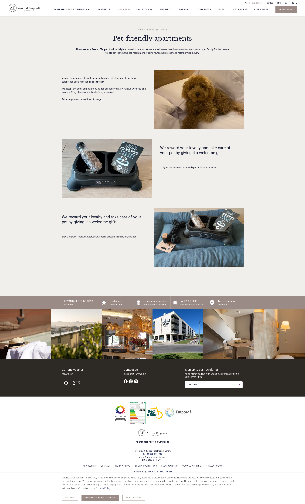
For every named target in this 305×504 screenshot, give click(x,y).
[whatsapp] (136, 381)
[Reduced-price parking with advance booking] (138, 304)
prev (5, 334)
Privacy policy (214, 466)
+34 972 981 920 (255, 3)
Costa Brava (204, 9)
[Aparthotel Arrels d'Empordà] (24, 13)
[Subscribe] (239, 384)
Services (122, 9)
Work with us (122, 466)
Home (140, 30)
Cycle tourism (144, 9)
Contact (270, 3)
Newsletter (89, 466)
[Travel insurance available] (212, 304)
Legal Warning (169, 466)
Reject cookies (134, 497)
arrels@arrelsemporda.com (152, 457)
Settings (70, 497)
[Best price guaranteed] (104, 304)
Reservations (286, 9)
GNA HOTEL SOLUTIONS (159, 471)
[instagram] (131, 381)
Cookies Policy (103, 488)
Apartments (103, 9)
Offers (222, 9)
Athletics (165, 9)
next (300, 334)
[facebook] (126, 381)
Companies (184, 9)
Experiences (261, 9)
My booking (282, 3)
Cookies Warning (191, 466)
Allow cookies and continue (100, 497)
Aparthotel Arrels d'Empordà (69, 9)
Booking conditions (146, 466)
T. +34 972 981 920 (152, 454)
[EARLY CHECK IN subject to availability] (175, 304)
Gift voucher (240, 9)
